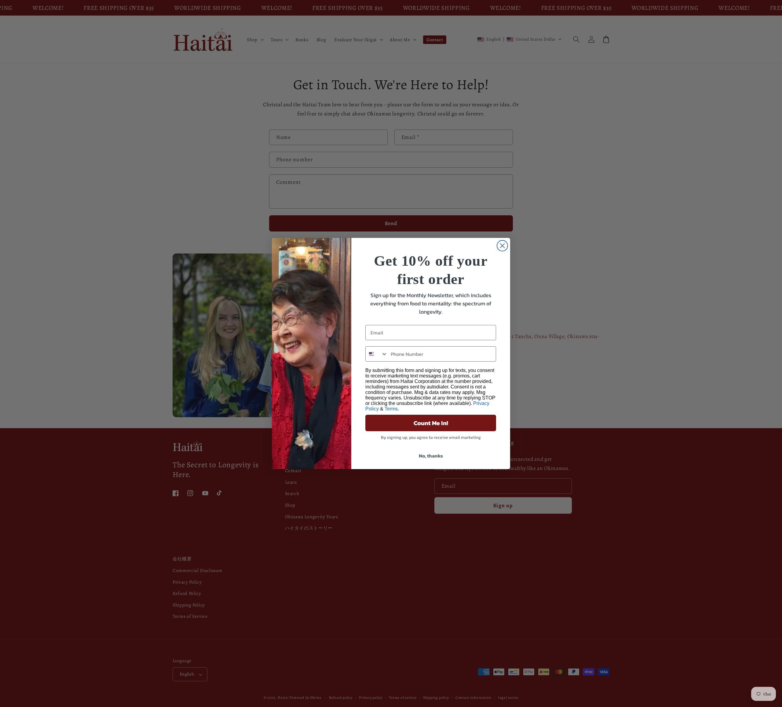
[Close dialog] (502, 245)
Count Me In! (431, 423)
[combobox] (377, 354)
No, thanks (431, 455)
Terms (391, 408)
